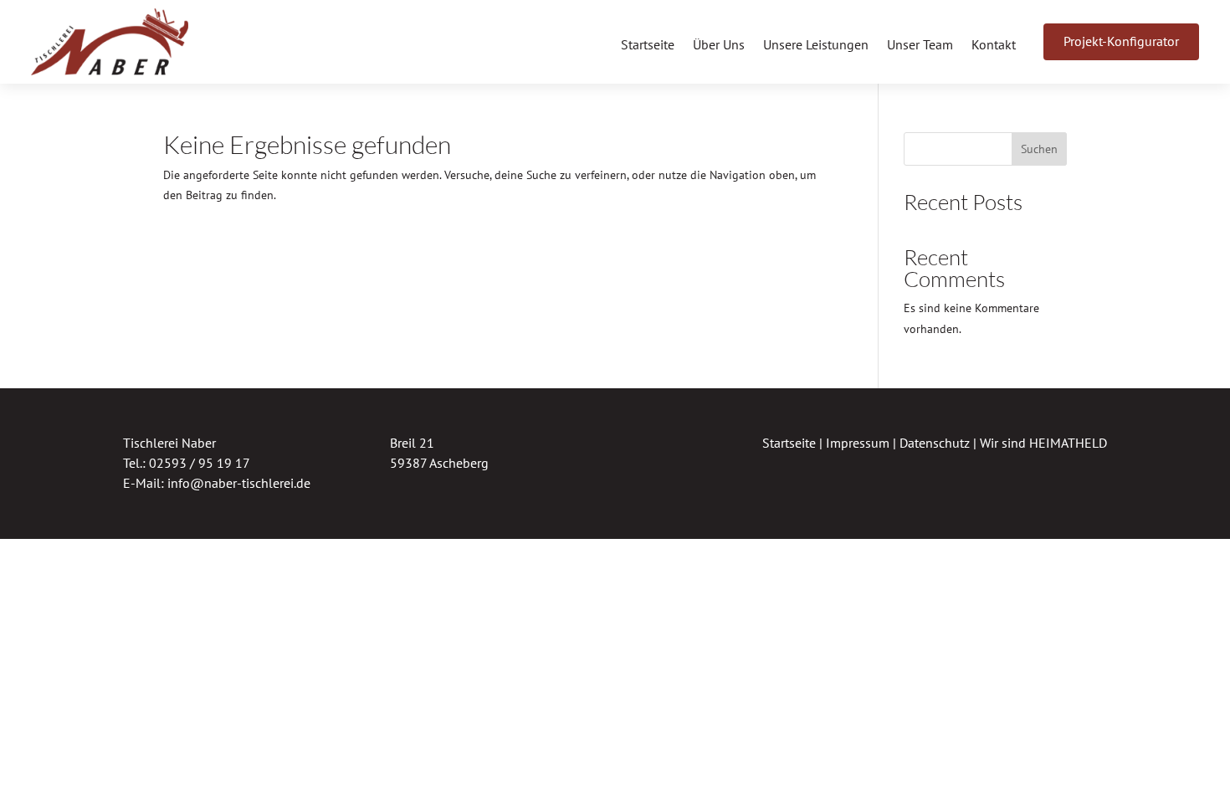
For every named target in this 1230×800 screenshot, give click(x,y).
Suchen (1039, 148)
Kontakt (993, 45)
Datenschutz (934, 442)
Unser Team (920, 45)
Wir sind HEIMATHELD (1043, 442)
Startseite (647, 45)
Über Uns (719, 45)
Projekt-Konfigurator (1121, 41)
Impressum (857, 442)
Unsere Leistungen (816, 45)
